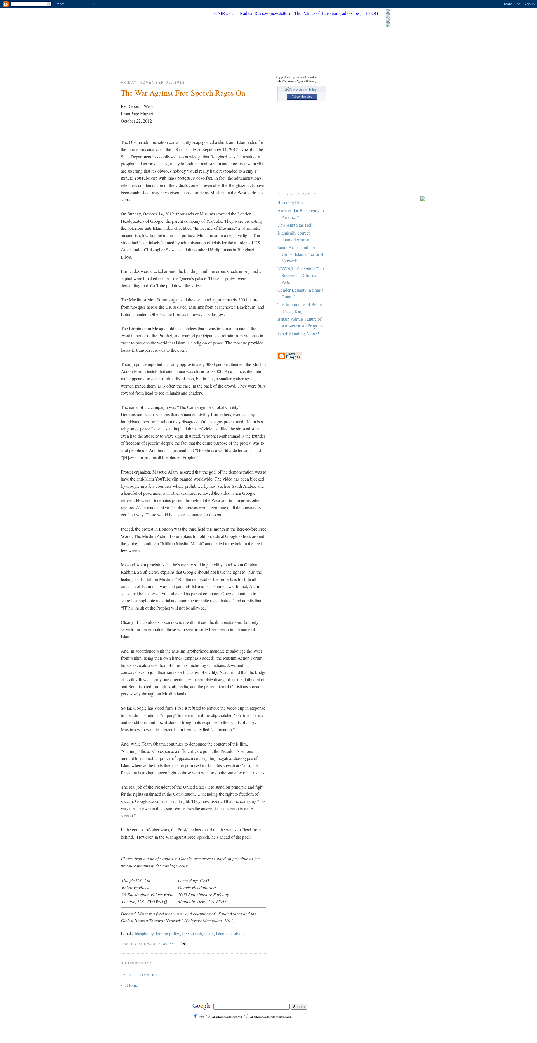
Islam (209, 933)
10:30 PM (166, 944)
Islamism (224, 933)
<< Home (129, 985)
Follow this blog (302, 96)
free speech (192, 933)
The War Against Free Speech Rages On (183, 92)
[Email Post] (182, 943)
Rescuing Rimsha (292, 202)
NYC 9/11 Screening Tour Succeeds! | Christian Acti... (300, 275)
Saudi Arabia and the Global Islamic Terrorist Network (300, 254)
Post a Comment (140, 975)
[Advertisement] (402, 117)
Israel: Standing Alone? (298, 333)
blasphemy (144, 933)
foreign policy (168, 933)
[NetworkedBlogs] (302, 89)
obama (240, 933)
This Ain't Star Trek (294, 225)
